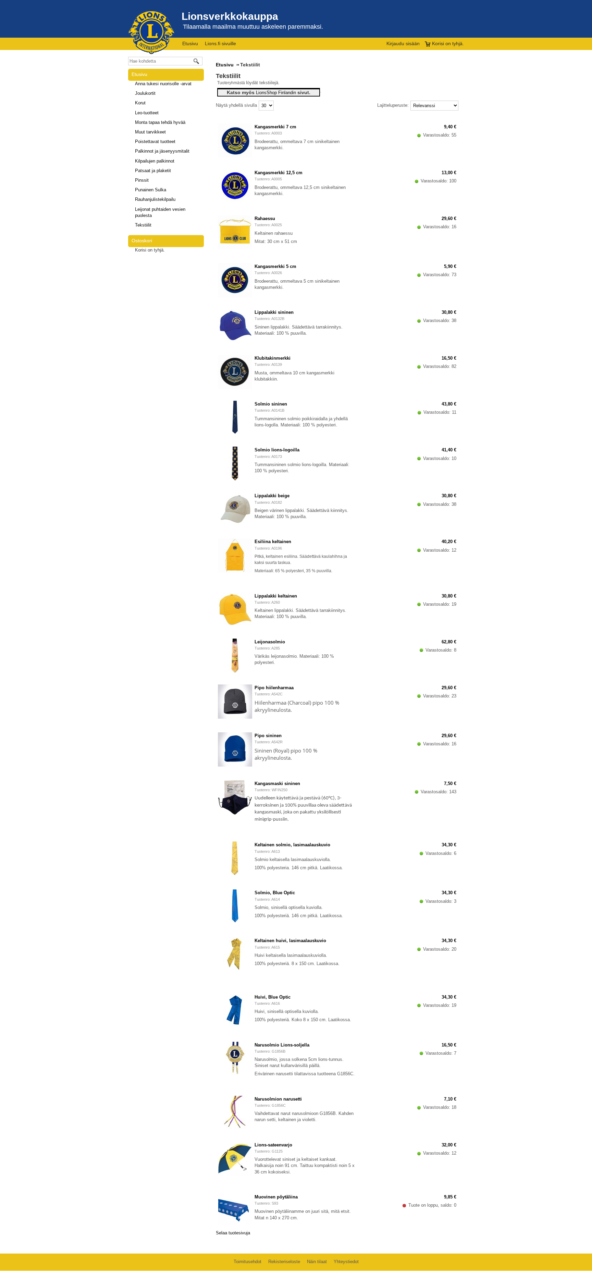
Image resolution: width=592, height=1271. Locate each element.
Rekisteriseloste (284, 1261)
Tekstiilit (143, 225)
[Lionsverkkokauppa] (151, 32)
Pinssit (142, 180)
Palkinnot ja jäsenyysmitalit (162, 151)
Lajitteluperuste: (393, 105)
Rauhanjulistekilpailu (155, 199)
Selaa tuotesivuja (233, 1232)
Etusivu (190, 43)
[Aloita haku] (197, 61)
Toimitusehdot (247, 1261)
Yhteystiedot (346, 1261)
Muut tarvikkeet (150, 131)
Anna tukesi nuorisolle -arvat (163, 83)
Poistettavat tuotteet (155, 141)
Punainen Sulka (150, 189)
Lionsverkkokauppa (230, 16)
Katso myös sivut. (268, 92)
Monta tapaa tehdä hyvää (160, 122)
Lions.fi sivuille (220, 43)
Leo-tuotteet (147, 112)
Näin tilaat (317, 1261)
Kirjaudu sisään (403, 43)
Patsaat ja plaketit (153, 170)
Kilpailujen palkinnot (154, 161)
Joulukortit (145, 93)
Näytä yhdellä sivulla (236, 105)
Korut (140, 102)
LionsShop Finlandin (276, 92)
